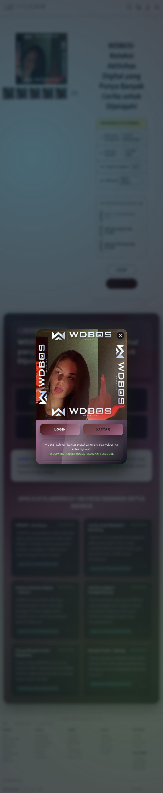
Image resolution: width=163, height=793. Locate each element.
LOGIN (60, 429)
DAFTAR (103, 429)
